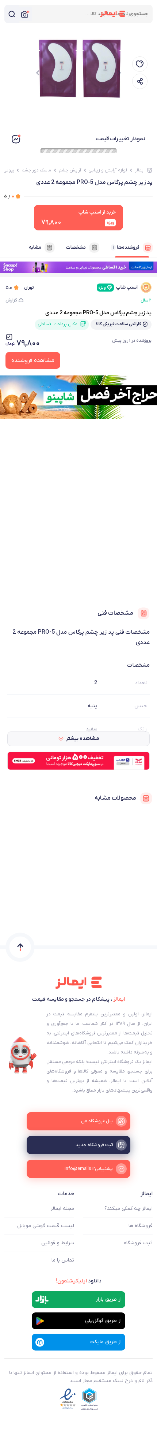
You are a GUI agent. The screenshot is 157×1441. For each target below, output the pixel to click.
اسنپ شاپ (118, 287)
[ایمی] (22, 1055)
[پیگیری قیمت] (140, 64)
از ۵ (9, 196)
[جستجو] (11, 14)
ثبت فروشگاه (138, 1243)
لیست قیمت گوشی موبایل (45, 1225)
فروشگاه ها (141, 1225)
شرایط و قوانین (57, 1243)
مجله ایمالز (62, 1208)
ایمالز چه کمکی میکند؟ (128, 1208)
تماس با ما (62, 1260)
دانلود (79, 1281)
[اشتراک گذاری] (140, 81)
